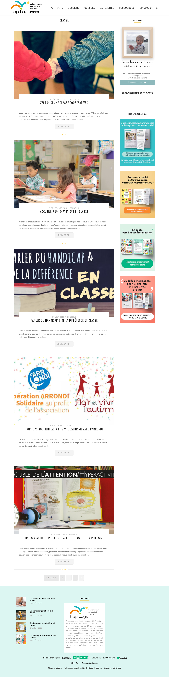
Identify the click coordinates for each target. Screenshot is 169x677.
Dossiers (73, 8)
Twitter (152, 101)
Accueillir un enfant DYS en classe (64, 211)
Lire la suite (63, 126)
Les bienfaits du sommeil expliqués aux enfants (42, 599)
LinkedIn (140, 101)
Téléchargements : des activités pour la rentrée (42, 624)
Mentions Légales (55, 668)
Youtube (146, 101)
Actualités (107, 8)
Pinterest (134, 101)
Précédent (51, 578)
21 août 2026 (36, 603)
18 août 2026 (36, 616)
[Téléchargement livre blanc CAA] (137, 195)
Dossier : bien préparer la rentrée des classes (42, 612)
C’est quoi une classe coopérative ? (64, 102)
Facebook (123, 101)
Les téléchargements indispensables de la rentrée (43, 636)
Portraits (56, 8)
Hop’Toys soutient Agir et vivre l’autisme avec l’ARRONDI (64, 429)
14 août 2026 (36, 640)
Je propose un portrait (137, 82)
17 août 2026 (36, 628)
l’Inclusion (146, 8)
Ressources (127, 8)
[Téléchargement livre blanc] (137, 142)
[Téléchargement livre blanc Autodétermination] (137, 247)
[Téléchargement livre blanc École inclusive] (137, 300)
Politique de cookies (94, 668)
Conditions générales (112, 668)
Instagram (128, 101)
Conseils (90, 8)
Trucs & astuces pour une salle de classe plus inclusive (64, 538)
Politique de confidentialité (74, 668)
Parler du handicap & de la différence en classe (64, 320)
